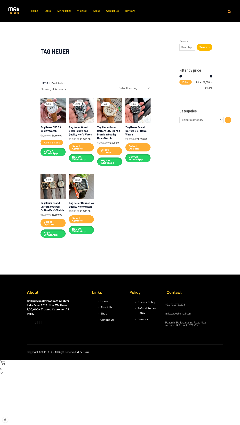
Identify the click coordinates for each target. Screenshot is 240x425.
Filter (185, 82)
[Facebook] (35, 322)
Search (183, 41)
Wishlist (82, 10)
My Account (64, 10)
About (96, 10)
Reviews (130, 10)
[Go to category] (228, 120)
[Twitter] (39, 322)
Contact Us (112, 10)
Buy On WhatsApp (51, 152)
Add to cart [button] (52, 142)
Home (34, 10)
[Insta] (37, 322)
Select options (77, 147)
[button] (229, 12)
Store (48, 10)
